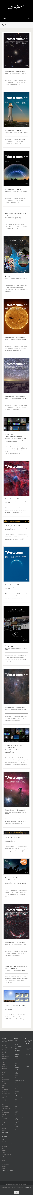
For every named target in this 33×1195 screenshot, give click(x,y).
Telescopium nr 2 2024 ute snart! (15, 337)
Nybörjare (15, 218)
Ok (16, 1192)
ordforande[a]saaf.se (7, 1170)
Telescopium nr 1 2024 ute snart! (15, 396)
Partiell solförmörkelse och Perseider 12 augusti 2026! (16, 1050)
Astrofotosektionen (19, 749)
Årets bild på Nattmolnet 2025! (16, 1108)
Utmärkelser (7, 751)
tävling (13, 752)
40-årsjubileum (16, 751)
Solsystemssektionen (22, 218)
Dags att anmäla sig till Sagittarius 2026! (16, 1069)
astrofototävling (20, 440)
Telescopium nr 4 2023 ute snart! (15, 499)
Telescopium (18, 73)
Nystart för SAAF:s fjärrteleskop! (16, 1095)
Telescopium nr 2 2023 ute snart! (15, 707)
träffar (6, 279)
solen (6, 1009)
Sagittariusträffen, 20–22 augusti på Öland (16, 1122)
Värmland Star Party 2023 (13, 838)
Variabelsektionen (21, 970)
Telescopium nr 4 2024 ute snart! (15, 130)
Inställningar (27, 1187)
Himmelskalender (20, 1007)
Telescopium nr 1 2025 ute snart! (15, 71)
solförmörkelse (10, 1009)
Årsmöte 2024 (9, 276)
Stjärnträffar (7, 529)
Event (20, 217)
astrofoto (14, 440)
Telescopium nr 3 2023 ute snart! (15, 585)
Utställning (7, 440)
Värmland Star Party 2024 (13, 526)
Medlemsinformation (9, 218)
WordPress (13, 1184)
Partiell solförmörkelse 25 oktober (15, 1006)
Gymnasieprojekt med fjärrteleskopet (16, 1083)
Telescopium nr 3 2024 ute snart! (15, 189)
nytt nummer (7, 502)
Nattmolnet (5, 1132)
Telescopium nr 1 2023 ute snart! (15, 810)
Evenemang (20, 438)
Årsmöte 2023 (9, 646)
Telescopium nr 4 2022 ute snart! (15, 942)
